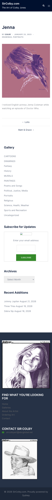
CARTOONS (10, 156)
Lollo (27, 122)
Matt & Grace (25, 129)
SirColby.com (10, 3)
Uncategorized (11, 215)
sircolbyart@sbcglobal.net (19, 432)
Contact (6, 418)
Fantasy (8, 166)
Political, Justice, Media (16, 190)
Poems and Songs (13, 185)
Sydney (26, 495)
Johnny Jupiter (11, 301)
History (7, 171)
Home (5, 404)
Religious (8, 200)
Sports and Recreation (15, 210)
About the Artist (10, 411)
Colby (8, 34)
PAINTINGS (9, 180)
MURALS (8, 175)
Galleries (6, 407)
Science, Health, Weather (16, 205)
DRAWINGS (7, 37)
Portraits (18, 37)
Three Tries (9, 306)
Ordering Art (8, 414)
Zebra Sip (9, 311)
